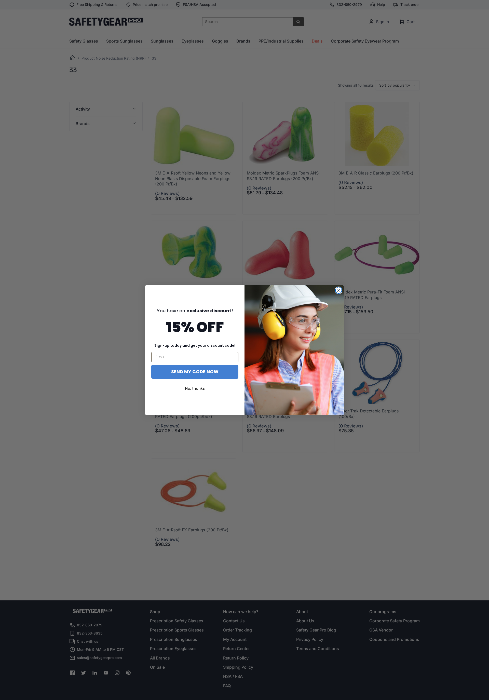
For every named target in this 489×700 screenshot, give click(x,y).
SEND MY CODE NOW (195, 371)
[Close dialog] (338, 290)
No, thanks (195, 388)
